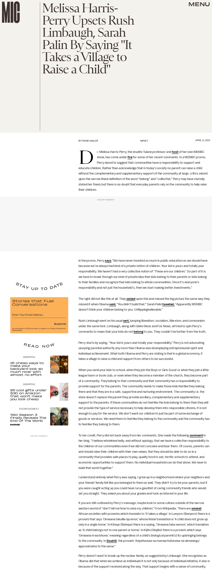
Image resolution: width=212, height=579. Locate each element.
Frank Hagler (90, 141)
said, (112, 304)
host (175, 152)
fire (130, 157)
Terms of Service (57, 328)
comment (196, 435)
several (196, 508)
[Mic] (11, 12)
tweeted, (168, 304)
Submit (60, 323)
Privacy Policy (17, 330)
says (108, 260)
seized (130, 298)
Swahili (111, 540)
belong (138, 331)
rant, (126, 320)
